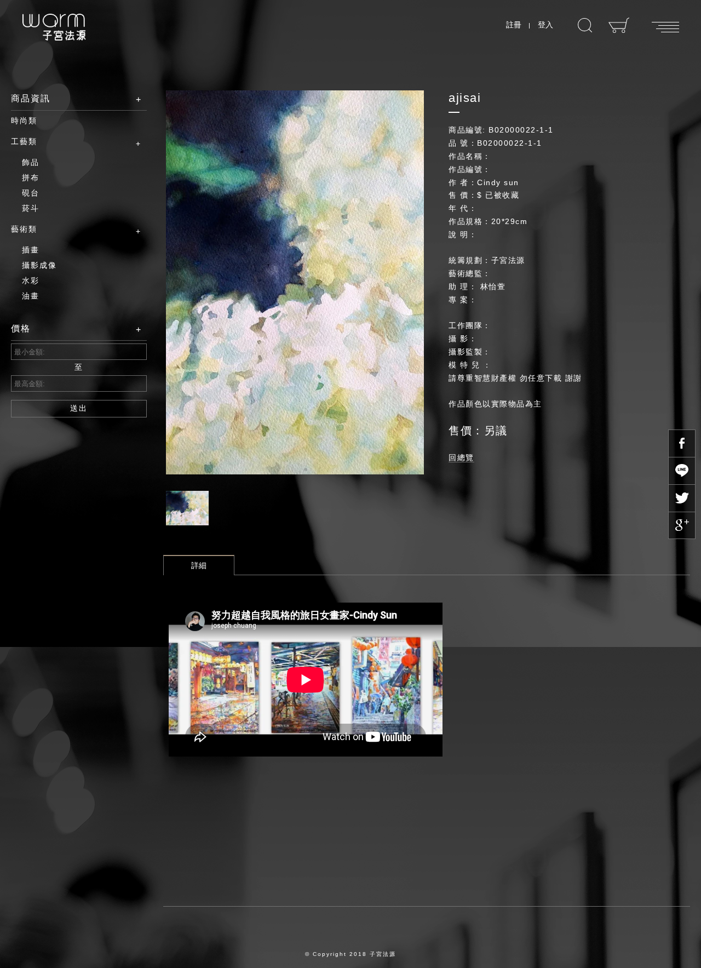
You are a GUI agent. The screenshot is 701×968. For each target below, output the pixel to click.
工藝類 (24, 141)
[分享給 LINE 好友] (682, 470)
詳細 (198, 565)
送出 (79, 408)
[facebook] (682, 443)
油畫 (30, 295)
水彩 (30, 280)
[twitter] (682, 498)
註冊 (513, 24)
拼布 (30, 177)
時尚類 (24, 120)
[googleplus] (682, 525)
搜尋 (585, 25)
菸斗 (30, 208)
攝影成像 (39, 265)
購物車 (619, 25)
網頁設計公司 (383, 962)
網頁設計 (311, 962)
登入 (545, 24)
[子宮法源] (54, 27)
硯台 (30, 192)
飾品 (30, 162)
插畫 (30, 249)
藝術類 (24, 229)
